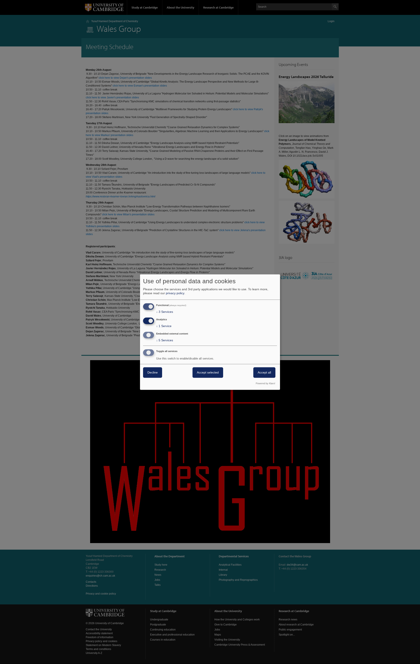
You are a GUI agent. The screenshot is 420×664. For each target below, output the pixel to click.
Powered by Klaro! (265, 383)
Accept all (264, 372)
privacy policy (175, 293)
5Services (164, 340)
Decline (152, 372)
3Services (164, 312)
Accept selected (208, 372)
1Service (164, 326)
